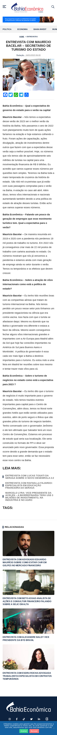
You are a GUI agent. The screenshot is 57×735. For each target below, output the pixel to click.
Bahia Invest (40, 29)
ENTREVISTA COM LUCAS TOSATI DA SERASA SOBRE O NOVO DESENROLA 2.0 (29, 476)
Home (21, 37)
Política (7, 29)
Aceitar (24, 731)
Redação (20, 55)
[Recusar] (53, 728)
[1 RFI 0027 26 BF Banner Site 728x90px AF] (28, 20)
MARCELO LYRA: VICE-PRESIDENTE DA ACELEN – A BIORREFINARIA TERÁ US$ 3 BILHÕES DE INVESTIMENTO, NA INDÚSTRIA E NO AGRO (29, 496)
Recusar (34, 731)
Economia (22, 29)
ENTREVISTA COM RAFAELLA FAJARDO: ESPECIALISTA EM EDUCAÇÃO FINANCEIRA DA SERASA (28, 485)
